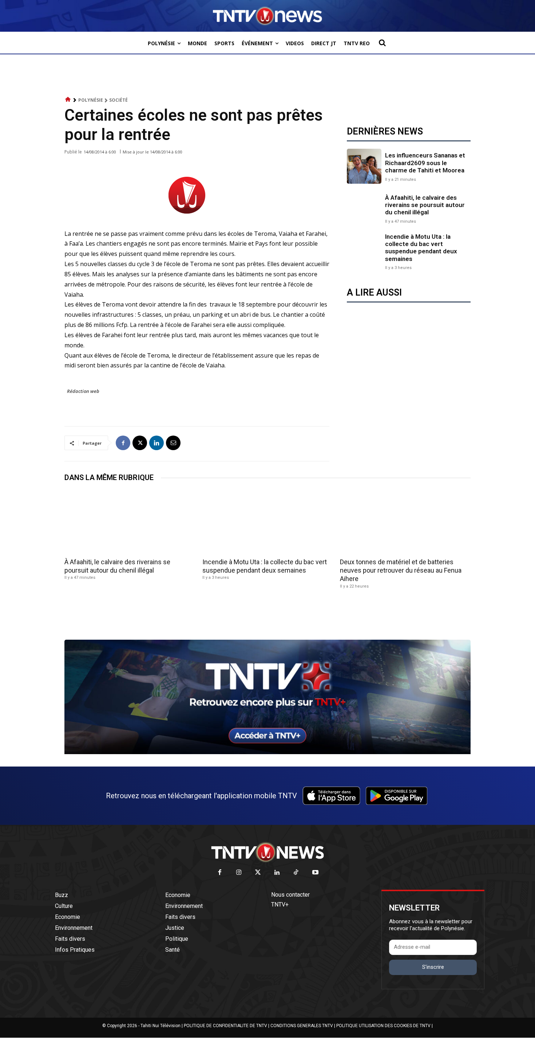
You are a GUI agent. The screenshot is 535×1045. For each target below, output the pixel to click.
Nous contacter (290, 894)
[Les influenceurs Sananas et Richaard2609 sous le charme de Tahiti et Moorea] (364, 166)
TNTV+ (280, 904)
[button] (382, 42)
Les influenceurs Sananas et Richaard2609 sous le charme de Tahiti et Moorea (425, 163)
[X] (139, 443)
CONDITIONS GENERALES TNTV (301, 1025)
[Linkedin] (156, 443)
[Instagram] (239, 873)
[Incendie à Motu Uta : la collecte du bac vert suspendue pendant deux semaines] (364, 250)
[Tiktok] (296, 873)
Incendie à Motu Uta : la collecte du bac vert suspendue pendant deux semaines (421, 247)
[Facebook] (123, 443)
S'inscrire (433, 967)
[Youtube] (315, 873)
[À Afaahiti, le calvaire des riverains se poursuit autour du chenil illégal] (364, 208)
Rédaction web (83, 391)
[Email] (173, 443)
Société (118, 100)
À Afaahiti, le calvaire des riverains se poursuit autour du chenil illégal (425, 205)
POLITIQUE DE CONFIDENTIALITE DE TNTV (225, 1025)
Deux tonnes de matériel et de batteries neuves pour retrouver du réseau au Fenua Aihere (400, 570)
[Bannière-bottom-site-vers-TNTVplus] (267, 752)
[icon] (68, 99)
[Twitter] (258, 873)
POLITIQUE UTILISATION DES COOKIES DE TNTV (383, 1025)
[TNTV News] (267, 852)
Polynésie (90, 100)
